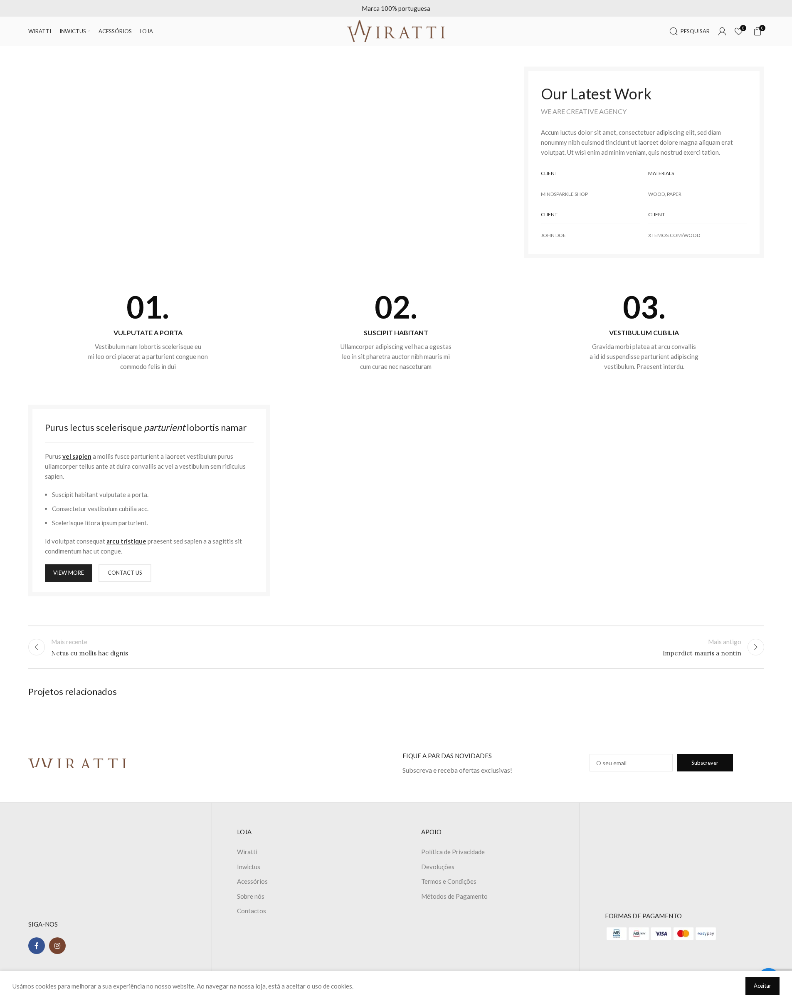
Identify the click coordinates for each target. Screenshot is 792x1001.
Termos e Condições (448, 881)
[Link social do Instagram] (57, 945)
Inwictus (248, 866)
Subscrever (704, 762)
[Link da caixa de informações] (148, 331)
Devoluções (437, 866)
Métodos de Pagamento (454, 896)
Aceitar (762, 985)
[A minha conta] (722, 31)
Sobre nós (250, 896)
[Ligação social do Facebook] (36, 945)
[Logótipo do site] (396, 30)
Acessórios (252, 881)
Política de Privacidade (453, 851)
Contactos (251, 910)
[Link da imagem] (77, 762)
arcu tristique (126, 541)
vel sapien (76, 456)
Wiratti (247, 851)
